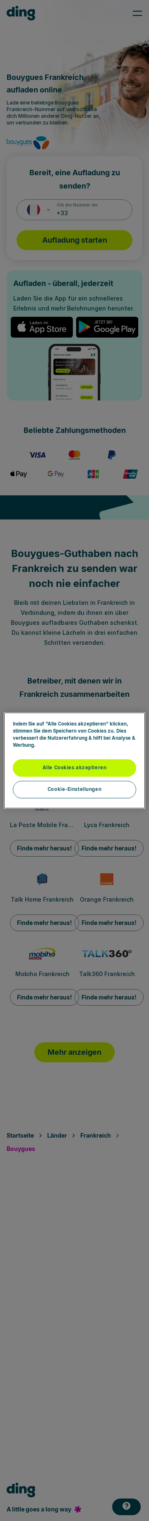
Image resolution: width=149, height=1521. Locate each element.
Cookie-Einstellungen (74, 789)
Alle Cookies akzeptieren (75, 767)
